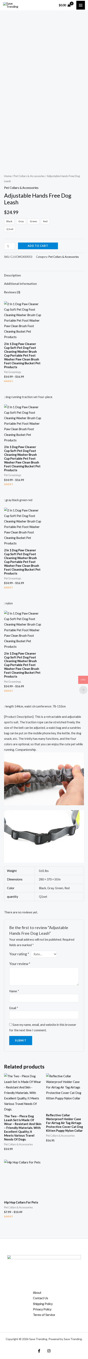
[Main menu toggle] (80, 5)
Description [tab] (12, 275)
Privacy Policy (42, 1309)
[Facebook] (39, 1351)
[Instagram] (49, 1351)
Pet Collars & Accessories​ (29, 176)
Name (14, 991)
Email (13, 1008)
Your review (19, 964)
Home (7, 176)
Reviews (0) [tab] (12, 292)
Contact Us (40, 1298)
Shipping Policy (43, 1304)
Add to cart (38, 245)
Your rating (19, 954)
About (37, 1292)
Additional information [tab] (20, 283)
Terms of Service (44, 1315)
